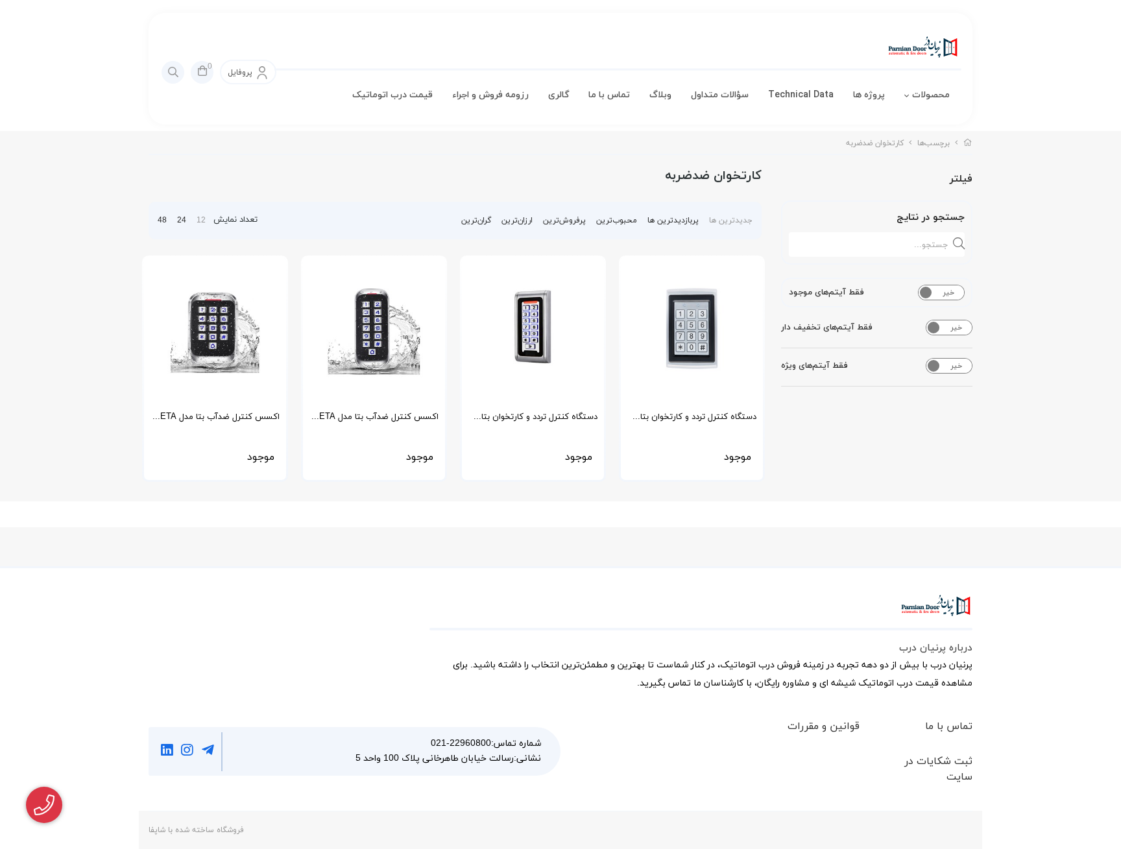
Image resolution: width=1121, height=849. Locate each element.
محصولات (931, 95)
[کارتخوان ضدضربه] (700, 612)
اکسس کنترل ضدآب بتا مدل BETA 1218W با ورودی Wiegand (376, 421)
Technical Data (801, 95)
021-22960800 (461, 743)
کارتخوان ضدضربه (875, 143)
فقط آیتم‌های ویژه (814, 366)
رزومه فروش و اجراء (490, 95)
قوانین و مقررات (824, 726)
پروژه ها (869, 95)
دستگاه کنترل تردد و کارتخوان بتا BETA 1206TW (539, 421)
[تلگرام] (208, 751)
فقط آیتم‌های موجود (826, 292)
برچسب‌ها (933, 143)
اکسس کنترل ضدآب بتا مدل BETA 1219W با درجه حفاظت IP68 (217, 421)
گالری (558, 95)
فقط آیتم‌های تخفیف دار (827, 327)
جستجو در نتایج (931, 217)
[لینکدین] (167, 751)
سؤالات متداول (720, 95)
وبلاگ (660, 95)
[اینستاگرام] (188, 751)
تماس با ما (609, 95)
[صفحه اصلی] (967, 143)
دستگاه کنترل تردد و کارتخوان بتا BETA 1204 (698, 421)
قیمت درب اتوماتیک (392, 95)
